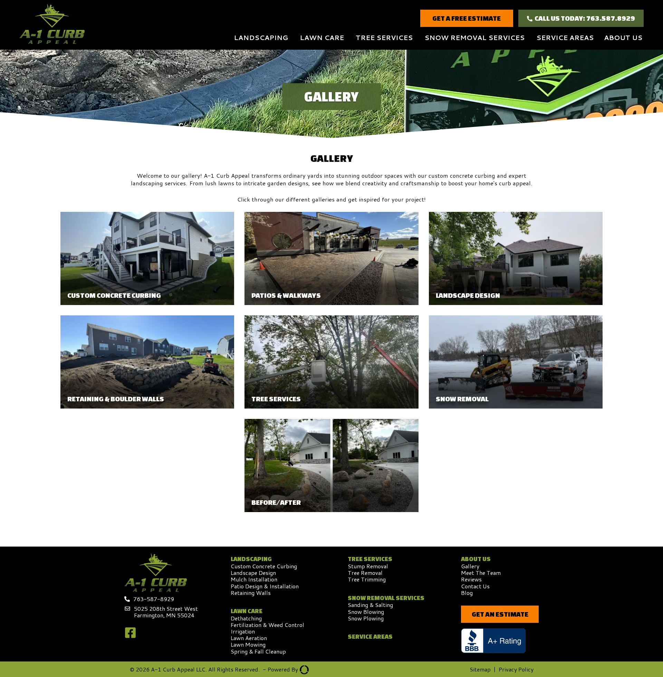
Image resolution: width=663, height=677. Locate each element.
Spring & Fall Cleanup (258, 651)
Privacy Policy (516, 669)
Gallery (470, 566)
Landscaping (261, 37)
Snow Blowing (366, 612)
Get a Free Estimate (466, 18)
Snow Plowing (366, 618)
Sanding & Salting (370, 605)
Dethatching (246, 618)
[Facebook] (130, 636)
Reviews (471, 579)
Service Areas (565, 37)
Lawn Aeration (249, 638)
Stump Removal (368, 566)
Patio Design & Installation (265, 586)
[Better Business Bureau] (500, 641)
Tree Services (384, 37)
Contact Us (475, 586)
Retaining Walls (251, 593)
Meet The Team (481, 573)
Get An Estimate (500, 614)
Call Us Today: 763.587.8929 (585, 18)
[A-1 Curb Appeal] (155, 589)
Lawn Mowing (248, 644)
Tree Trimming (367, 579)
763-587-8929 (153, 599)
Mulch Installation (254, 579)
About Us (623, 37)
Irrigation (243, 631)
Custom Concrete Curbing (264, 566)
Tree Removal (365, 573)
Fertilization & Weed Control (267, 625)
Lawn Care (322, 37)
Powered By (280, 669)
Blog (467, 593)
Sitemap (480, 669)
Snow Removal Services (474, 37)
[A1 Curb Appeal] (52, 25)
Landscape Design (253, 573)
